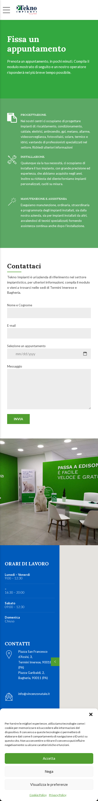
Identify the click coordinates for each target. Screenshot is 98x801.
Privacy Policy (57, 795)
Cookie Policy (38, 795)
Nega (49, 771)
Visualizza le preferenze (49, 784)
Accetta (49, 758)
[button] (90, 714)
